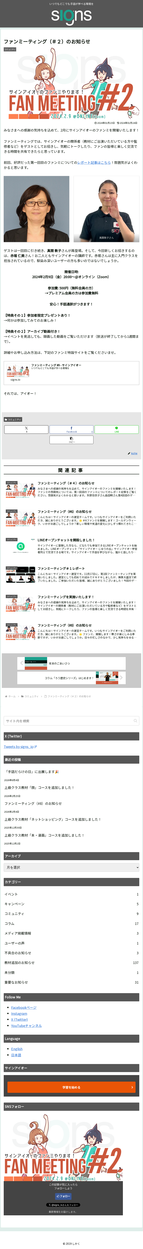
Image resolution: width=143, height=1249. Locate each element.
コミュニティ (14, 419)
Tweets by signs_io (18, 746)
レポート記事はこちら (94, 162)
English (17, 1048)
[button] (72, 440)
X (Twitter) (19, 1019)
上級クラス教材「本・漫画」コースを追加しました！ (44, 835)
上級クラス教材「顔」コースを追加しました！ (39, 787)
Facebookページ (23, 1007)
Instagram (19, 1013)
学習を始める (71, 1087)
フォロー (65, 1196)
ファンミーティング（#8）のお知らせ (33, 803)
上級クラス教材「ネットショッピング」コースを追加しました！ (52, 819)
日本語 (16, 1054)
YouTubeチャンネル (26, 1025)
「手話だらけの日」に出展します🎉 (31, 771)
